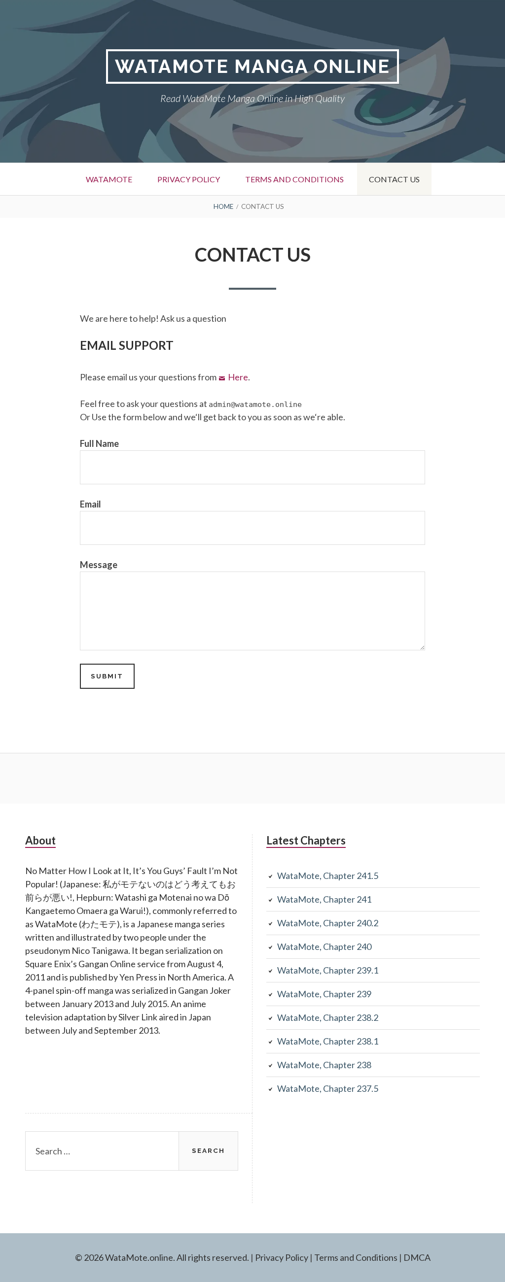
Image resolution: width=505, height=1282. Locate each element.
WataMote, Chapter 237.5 (327, 1088)
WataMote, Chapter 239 (324, 993)
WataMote (109, 179)
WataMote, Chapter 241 (324, 899)
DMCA (417, 1257)
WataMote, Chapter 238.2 (327, 1017)
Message (98, 564)
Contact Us (394, 179)
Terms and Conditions (294, 179)
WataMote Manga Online (252, 66)
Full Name (99, 443)
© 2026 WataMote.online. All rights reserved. (162, 1257)
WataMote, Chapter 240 (324, 946)
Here (238, 376)
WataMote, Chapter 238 (324, 1064)
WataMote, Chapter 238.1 (327, 1041)
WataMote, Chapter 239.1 (327, 970)
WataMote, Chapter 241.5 (327, 875)
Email (90, 504)
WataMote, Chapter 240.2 (327, 922)
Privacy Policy (188, 179)
